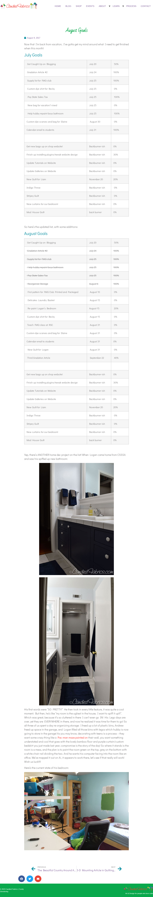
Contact (146, 6)
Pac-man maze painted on (73, 737)
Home (58, 6)
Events (90, 6)
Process (131, 6)
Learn (116, 6)
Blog (68, 6)
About (102, 6)
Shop (79, 6)
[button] (21, 878)
